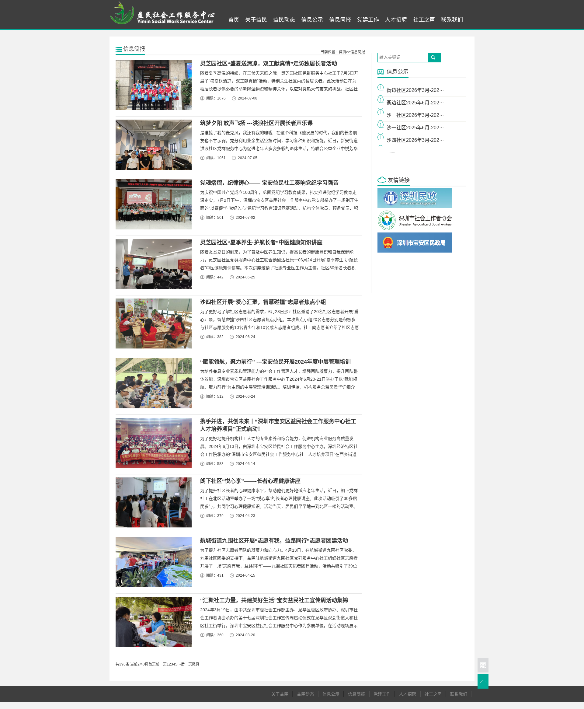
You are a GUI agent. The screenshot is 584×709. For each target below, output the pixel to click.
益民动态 (284, 20)
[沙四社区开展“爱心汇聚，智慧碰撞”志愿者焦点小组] (152, 325)
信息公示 (312, 20)
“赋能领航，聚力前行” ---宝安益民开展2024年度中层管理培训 (275, 362)
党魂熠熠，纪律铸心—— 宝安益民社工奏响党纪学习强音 (269, 183)
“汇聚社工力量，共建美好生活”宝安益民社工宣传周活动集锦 (274, 600)
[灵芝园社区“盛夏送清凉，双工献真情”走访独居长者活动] (152, 86)
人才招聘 (396, 20)
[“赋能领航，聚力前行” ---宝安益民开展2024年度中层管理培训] (152, 384)
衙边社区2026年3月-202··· (415, 90)
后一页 (186, 664)
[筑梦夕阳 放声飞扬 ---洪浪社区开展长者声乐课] (152, 146)
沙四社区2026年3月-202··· (415, 140)
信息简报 (340, 20)
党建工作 (368, 20)
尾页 (195, 664)
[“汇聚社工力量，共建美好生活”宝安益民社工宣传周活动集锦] (152, 623)
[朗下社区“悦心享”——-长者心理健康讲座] (152, 504)
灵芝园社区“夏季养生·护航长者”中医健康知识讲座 (261, 242)
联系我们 (452, 20)
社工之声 (424, 20)
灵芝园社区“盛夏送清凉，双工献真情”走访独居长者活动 (268, 64)
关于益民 (256, 20)
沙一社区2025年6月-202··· (415, 127)
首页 (233, 20)
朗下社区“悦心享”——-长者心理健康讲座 (250, 481)
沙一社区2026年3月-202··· (415, 115)
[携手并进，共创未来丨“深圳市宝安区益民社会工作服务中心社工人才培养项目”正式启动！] (152, 444)
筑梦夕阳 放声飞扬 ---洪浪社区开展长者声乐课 (256, 123)
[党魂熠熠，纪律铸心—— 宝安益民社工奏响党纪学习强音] (152, 205)
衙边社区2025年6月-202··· (415, 102)
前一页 (161, 664)
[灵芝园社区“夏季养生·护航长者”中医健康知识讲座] (152, 265)
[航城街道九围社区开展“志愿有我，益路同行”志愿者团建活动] (152, 563)
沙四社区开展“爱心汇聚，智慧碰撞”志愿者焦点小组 (263, 302)
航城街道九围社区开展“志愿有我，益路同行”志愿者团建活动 (274, 541)
